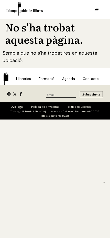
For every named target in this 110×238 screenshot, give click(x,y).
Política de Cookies (79, 107)
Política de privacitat (45, 107)
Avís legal (17, 107)
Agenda (68, 79)
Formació (46, 79)
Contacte (91, 79)
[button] (96, 10)
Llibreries (23, 79)
